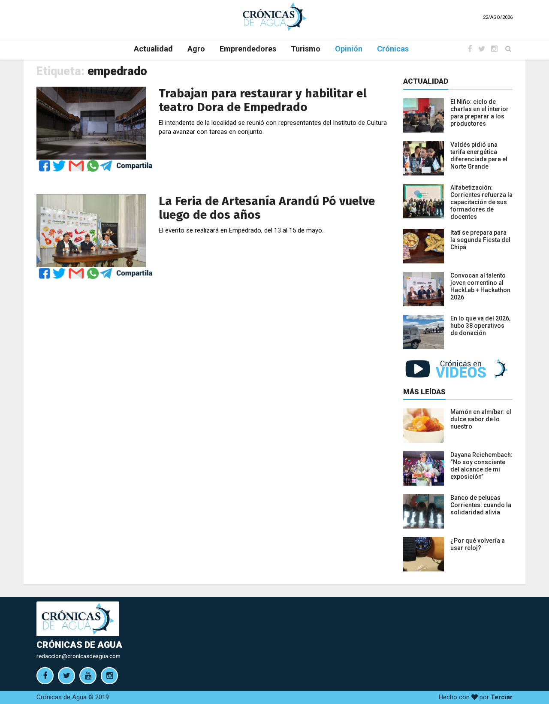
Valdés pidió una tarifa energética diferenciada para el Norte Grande (478, 155)
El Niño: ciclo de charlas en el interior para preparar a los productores (479, 112)
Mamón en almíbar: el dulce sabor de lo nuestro (480, 419)
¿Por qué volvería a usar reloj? (477, 544)
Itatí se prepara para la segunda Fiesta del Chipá (480, 240)
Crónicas (393, 48)
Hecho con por (476, 697)
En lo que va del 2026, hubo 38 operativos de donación (480, 325)
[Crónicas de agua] (274, 16)
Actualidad (153, 48)
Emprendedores (248, 48)
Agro (196, 48)
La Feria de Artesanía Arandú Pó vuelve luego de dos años (267, 208)
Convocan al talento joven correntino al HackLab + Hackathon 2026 (480, 286)
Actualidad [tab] (425, 81)
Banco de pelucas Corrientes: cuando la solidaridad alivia (480, 505)
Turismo (305, 48)
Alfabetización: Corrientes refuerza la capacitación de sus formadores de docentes (481, 202)
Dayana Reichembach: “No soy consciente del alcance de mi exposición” (481, 465)
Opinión (348, 48)
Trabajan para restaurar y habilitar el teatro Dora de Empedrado (263, 100)
